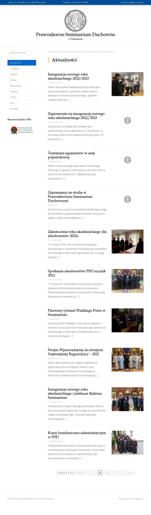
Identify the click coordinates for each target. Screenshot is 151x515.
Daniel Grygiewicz (135, 498)
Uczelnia (14, 68)
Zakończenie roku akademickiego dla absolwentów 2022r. (77, 234)
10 (115, 472)
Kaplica (13, 74)
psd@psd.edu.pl (135, 2)
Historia (14, 91)
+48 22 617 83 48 (79, 2)
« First (78, 472)
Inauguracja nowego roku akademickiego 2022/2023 (68, 76)
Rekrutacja (15, 85)
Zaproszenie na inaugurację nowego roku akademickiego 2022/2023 (76, 116)
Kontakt (14, 108)
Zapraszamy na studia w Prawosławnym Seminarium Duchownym (70, 196)
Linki (12, 103)
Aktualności (16, 62)
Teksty (13, 97)
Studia (13, 80)
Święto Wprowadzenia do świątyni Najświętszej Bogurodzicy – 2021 (75, 352)
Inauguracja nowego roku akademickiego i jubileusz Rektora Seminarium (75, 393)
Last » (130, 472)
